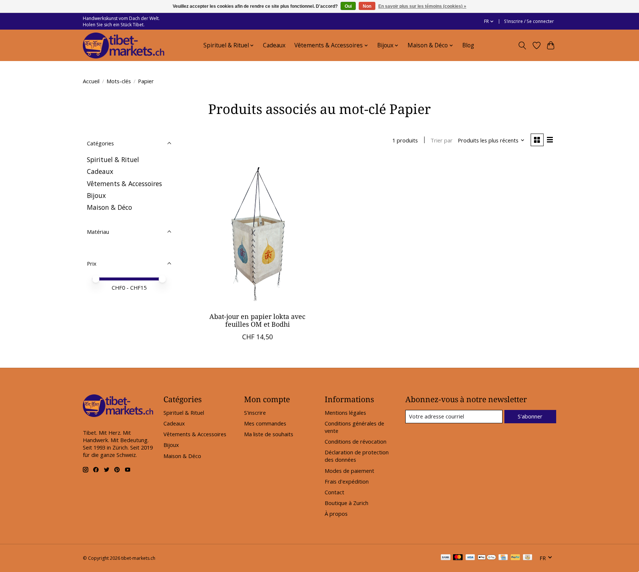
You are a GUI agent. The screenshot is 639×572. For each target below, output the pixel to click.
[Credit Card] (503, 558)
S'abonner (530, 416)
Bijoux (96, 195)
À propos (336, 513)
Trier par (441, 140)
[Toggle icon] (522, 45)
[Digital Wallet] (487, 558)
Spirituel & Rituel (113, 159)
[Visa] (470, 558)
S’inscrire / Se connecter (529, 21)
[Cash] (527, 558)
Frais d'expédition (347, 481)
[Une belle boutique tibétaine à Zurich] (123, 45)
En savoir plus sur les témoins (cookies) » (422, 6)
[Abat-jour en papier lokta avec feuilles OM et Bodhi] (257, 232)
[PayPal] (515, 558)
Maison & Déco (109, 207)
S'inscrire (255, 412)
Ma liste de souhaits (268, 434)
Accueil (91, 81)
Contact (334, 492)
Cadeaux (274, 45)
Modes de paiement (349, 470)
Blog (468, 45)
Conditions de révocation (355, 441)
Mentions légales (345, 412)
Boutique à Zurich (346, 503)
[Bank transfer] (445, 558)
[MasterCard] (458, 558)
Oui (348, 6)
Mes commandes (265, 423)
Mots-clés (118, 81)
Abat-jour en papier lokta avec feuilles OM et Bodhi (257, 320)
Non (367, 6)
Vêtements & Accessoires (124, 183)
